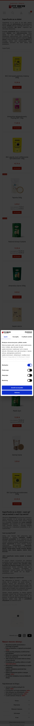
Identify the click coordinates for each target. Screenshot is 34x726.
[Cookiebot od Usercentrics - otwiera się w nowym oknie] (25, 332)
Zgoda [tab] (6, 336)
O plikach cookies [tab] (27, 336)
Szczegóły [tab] (16, 336)
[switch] (29, 370)
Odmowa (17, 392)
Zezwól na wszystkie (17, 387)
